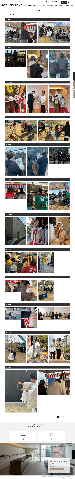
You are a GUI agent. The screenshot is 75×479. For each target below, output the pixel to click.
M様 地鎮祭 (8, 179)
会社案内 (63, 446)
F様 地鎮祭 (8, 277)
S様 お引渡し (9, 82)
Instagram (68, 2)
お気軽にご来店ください (23, 436)
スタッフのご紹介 (37, 454)
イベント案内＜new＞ (37, 447)
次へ (69, 417)
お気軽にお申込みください (51, 436)
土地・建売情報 (36, 456)
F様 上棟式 (8, 47)
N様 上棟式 (8, 249)
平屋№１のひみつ (37, 451)
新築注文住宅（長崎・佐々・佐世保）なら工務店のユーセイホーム (53, 476)
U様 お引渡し (9, 304)
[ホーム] (5, 14)
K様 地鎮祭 (8, 117)
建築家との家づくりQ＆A (66, 447)
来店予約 (74, 85)
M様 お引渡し (9, 214)
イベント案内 (74, 94)
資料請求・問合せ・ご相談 (56, 469)
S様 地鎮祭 (8, 19)
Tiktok (71, 2)
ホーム (35, 446)
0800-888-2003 (37, 426)
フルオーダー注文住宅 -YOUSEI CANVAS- (53, 446)
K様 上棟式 (8, 332)
